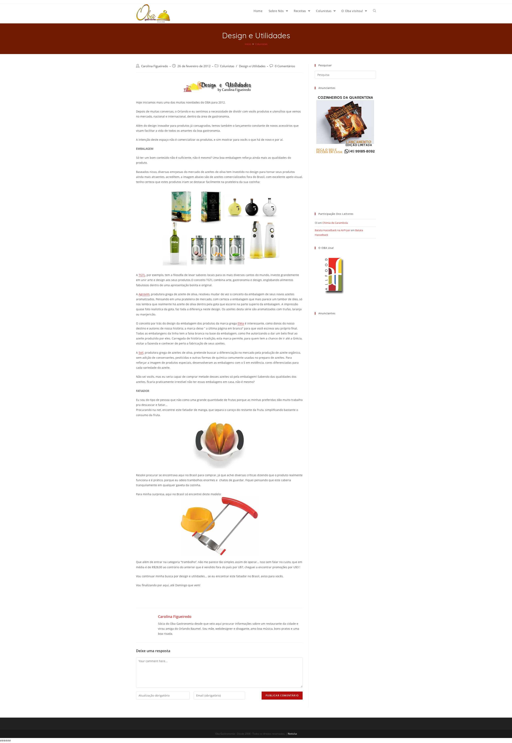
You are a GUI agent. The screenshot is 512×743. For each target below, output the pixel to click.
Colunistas (227, 66)
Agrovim (144, 294)
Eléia (241, 323)
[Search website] (374, 10)
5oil (141, 352)
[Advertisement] (345, 180)
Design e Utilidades (252, 66)
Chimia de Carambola (335, 223)
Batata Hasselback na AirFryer (332, 230)
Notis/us (292, 733)
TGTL (142, 275)
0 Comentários (285, 66)
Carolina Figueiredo (154, 66)
